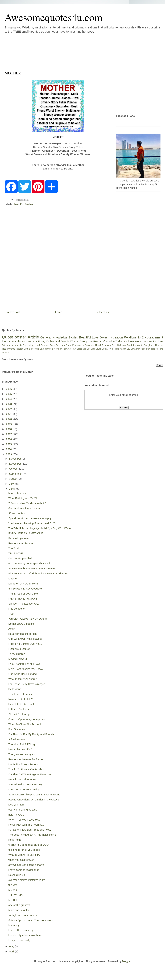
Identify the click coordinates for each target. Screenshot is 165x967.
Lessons (147, 341)
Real (114, 345)
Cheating (91, 349)
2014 (9, 449)
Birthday (121, 345)
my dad (12, 890)
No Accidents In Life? (20, 699)
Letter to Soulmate (19, 709)
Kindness (129, 341)
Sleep (71, 349)
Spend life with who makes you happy (29, 518)
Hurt (37, 345)
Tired (129, 345)
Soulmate (89, 345)
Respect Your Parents (20, 543)
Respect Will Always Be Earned (26, 759)
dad (134, 345)
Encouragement (152, 337)
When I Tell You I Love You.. (24, 819)
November (15, 463)
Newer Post (13, 312)
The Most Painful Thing (21, 744)
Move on (58, 349)
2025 (9, 394)
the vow (12, 885)
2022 (9, 409)
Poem (68, 345)
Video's (5, 352)
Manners (49, 349)
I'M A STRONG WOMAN (22, 598)
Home (58, 312)
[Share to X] (22, 200)
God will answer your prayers (25, 638)
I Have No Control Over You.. (25, 643)
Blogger (126, 961)
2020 (9, 419)
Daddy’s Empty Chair (20, 558)
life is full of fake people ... (23, 704)
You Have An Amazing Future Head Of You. (33, 523)
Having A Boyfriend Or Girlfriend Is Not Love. (34, 799)
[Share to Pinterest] (27, 200)
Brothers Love (37, 349)
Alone (138, 341)
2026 (9, 389)
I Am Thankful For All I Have (24, 664)
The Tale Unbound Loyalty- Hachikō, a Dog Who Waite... (40, 528)
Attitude (65, 341)
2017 (9, 434)
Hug (111, 349)
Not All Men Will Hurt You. (23, 779)
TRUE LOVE (15, 553)
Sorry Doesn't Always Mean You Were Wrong (34, 794)
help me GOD (16, 814)
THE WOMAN (16, 895)
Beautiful (18, 204)
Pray (148, 349)
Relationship (132, 337)
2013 (9, 454)
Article (33, 337)
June (12, 488)
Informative (108, 341)
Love (95, 337)
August (13, 478)
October (14, 468)
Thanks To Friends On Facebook (27, 769)
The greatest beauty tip (21, 754)
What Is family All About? (22, 679)
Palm (65, 349)
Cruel (98, 349)
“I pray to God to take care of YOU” (28, 844)
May (12, 946)
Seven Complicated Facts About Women (31, 568)
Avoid (140, 345)
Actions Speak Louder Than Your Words (31, 920)
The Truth (13, 548)
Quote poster (14, 337)
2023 (9, 404)
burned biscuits (17, 493)
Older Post (103, 312)
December (15, 458)
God (57, 341)
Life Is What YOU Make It (23, 583)
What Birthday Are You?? (22, 498)
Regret (19, 348)
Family (97, 341)
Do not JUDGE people (21, 623)
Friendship (7, 345)
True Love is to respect (21, 694)
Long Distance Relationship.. (24, 789)
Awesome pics (27, 341)
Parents (11, 348)
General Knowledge (53, 337)
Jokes (104, 337)
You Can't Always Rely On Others (27, 618)
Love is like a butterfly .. (22, 930)
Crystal (105, 349)
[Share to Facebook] (25, 200)
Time (161, 349)
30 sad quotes (16, 513)
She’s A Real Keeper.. (20, 714)
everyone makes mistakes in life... (27, 880)
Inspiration (116, 337)
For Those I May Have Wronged (26, 684)
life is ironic (14, 839)
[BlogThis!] (20, 200)
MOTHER (13, 900)
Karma (123, 349)
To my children (16, 653)
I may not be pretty (19, 940)
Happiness (9, 341)
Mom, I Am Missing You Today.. (26, 669)
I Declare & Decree (19, 648)
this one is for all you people (24, 849)
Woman (74, 341)
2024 (9, 399)
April (12, 951)
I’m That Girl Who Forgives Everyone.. (30, 774)
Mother (29, 204)
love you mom (16, 804)
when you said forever (21, 859)
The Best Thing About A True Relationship (32, 834)
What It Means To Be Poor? (24, 854)
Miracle (12, 578)
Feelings (60, 345)
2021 (9, 414)
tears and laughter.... (20, 910)
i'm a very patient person (22, 633)
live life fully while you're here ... (26, 935)
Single (27, 348)
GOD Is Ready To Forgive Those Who (30, 563)
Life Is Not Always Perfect (23, 764)
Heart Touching (103, 345)
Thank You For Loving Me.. (23, 593)
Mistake (141, 349)
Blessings (81, 349)
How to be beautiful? (20, 749)
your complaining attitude (22, 809)
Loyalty (134, 349)
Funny (41, 341)
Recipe (154, 349)
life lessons (14, 689)
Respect (45, 345)
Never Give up (16, 874)
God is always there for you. (24, 508)
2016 (9, 439)
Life (90, 341)
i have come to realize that (23, 869)
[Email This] (17, 200)
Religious (158, 341)
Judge (116, 349)
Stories (73, 337)
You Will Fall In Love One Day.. (26, 784)
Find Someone (16, 729)
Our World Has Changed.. (23, 674)
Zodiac (119, 341)
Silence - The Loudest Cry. (23, 603)
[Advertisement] (67, 51)
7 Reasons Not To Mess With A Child (29, 503)
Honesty (18, 345)
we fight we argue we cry (22, 915)
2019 (9, 424)
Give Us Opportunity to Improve (26, 719)
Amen (11, 628)
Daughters (149, 345)
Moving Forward (17, 659)
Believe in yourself (18, 538)
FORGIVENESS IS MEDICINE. (26, 533)
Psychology (29, 345)
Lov (128, 349)
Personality (78, 345)
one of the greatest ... (20, 905)
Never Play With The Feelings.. (26, 824)
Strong (84, 341)
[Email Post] (12, 199)
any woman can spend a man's (26, 864)
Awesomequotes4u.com (53, 17)
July (11, 483)
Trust (52, 345)
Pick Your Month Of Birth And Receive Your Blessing (38, 573)
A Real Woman (17, 739)
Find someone (16, 608)
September (16, 473)
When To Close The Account (24, 724)
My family (13, 925)
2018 (9, 429)
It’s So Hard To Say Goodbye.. (25, 588)
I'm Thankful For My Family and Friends (31, 734)
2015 (9, 444)
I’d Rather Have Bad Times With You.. (30, 829)
